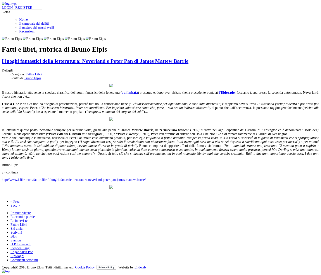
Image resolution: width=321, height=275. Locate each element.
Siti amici (16, 228)
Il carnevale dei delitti (34, 23)
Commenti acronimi (24, 260)
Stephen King (19, 248)
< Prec (14, 201)
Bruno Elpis (32, 78)
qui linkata (130, 92)
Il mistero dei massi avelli (36, 27)
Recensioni (27, 31)
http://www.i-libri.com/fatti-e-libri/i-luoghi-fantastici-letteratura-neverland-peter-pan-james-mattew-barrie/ (74, 180)
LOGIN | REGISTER (17, 7)
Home (23, 19)
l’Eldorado (227, 92)
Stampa (15, 240)
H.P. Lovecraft (20, 244)
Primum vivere (20, 213)
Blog (13, 236)
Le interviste (19, 220)
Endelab (140, 267)
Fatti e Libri (34, 74)
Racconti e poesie (22, 217)
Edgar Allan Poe (21, 252)
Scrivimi (16, 232)
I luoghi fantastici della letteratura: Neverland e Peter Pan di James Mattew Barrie (95, 61)
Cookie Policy (85, 267)
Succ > (15, 205)
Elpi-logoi (17, 256)
